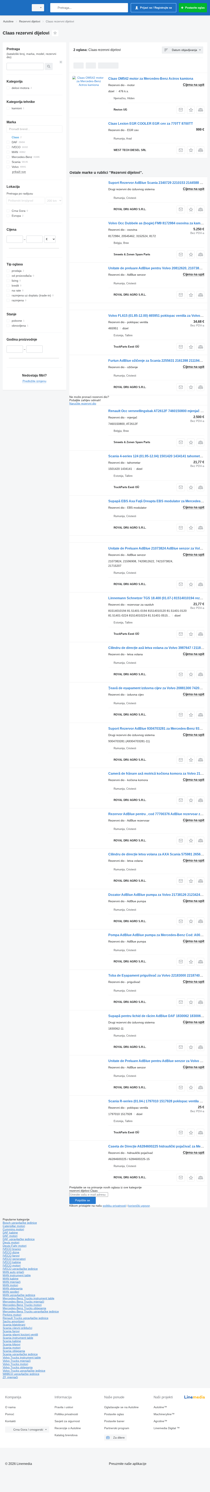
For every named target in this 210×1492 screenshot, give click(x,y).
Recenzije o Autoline (68, 1428)
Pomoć (9, 1414)
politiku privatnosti (114, 1205)
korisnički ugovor (139, 1205)
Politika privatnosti (66, 1414)
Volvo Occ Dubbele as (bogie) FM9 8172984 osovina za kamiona (157, 223)
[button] (191, 110)
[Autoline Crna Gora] (15, 7)
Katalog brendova (66, 1435)
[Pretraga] (54, 7)
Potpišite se (82, 1200)
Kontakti (10, 1421)
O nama (10, 1407)
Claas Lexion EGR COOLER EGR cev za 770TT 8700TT (150, 123)
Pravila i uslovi (64, 1407)
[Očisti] (60, 62)
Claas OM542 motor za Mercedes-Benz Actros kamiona (150, 78)
